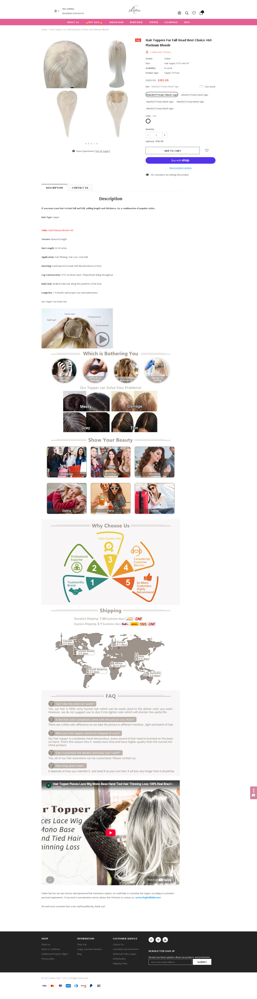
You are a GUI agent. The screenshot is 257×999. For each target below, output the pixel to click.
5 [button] (97, 143)
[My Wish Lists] (194, 13)
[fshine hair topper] (77, 328)
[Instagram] (151, 939)
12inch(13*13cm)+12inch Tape (194, 94)
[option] (66, 89)
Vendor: (149, 58)
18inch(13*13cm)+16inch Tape (159, 108)
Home (44, 29)
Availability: (151, 68)
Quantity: (150, 129)
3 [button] (91, 143)
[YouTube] (165, 939)
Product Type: (152, 72)
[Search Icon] (187, 13)
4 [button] (94, 143)
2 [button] (88, 143)
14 (152, 174)
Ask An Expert (102, 151)
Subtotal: (150, 141)
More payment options (180, 167)
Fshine (167, 58)
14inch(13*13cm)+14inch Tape (159, 101)
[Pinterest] (158, 939)
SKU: (148, 63)
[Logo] (134, 9)
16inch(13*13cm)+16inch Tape (190, 101)
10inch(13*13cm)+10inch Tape (162, 94)
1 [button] (85, 143)
